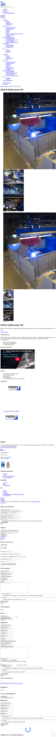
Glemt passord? (4, 535)
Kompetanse (6, 11)
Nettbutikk (3, 15)
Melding (2, 581)
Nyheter (7, 52)
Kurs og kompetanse (7, 477)
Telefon (4, 630)
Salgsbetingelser (6, 485)
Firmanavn (3, 509)
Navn (2, 513)
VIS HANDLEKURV (5, 683)
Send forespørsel (4, 332)
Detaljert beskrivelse (7, 646)
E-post (2, 515)
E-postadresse (4, 531)
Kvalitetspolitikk (6, 495)
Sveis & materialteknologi (8, 37)
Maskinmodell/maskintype (8, 641)
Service (4, 10)
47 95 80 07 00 (7, 457)
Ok (1, 547)
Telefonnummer (4, 512)
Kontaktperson (6, 573)
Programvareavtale (10, 28)
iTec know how (9, 47)
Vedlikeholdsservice (10, 35)
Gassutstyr (8, 25)
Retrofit (7, 31)
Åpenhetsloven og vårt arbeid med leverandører (13, 494)
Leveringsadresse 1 (5, 554)
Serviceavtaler (9, 66)
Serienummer (6, 643)
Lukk (2, 539)
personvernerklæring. (35, 501)
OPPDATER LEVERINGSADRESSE (8, 564)
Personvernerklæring (7, 80)
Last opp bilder (4, 658)
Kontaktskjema (4, 696)
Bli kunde (3, 16)
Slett (2, 544)
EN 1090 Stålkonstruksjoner (12, 42)
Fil (1, 663)
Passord (3, 533)
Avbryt (2, 523)
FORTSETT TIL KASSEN (17, 683)
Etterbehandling (9, 23)
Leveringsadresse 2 (7, 556)
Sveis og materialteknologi (9, 13)
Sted (2, 519)
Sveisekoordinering (10, 38)
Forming (8, 21)
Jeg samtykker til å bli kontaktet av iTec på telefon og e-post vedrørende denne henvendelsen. (22, 521)
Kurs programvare (10, 44)
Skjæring (8, 22)
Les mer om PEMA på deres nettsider (9, 447)
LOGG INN (3, 534)
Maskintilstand (6, 618)
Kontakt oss (8, 51)
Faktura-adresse (4, 516)
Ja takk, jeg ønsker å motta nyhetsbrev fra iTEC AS (14, 599)
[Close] (1, 504)
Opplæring (8, 36)
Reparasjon (8, 30)
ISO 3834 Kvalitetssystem (11, 39)
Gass (7, 59)
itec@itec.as (6, 458)
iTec (4, 48)
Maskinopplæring (10, 46)
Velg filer (14, 660)
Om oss (7, 49)
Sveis (9, 86)
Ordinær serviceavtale (10, 27)
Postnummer (4, 518)
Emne (4, 635)
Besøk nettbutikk (7, 82)
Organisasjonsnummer (6, 510)
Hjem (2, 86)
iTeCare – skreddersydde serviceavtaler (14, 33)
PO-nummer (3, 638)
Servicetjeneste (4, 616)
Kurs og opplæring (10, 41)
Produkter (5, 9)
